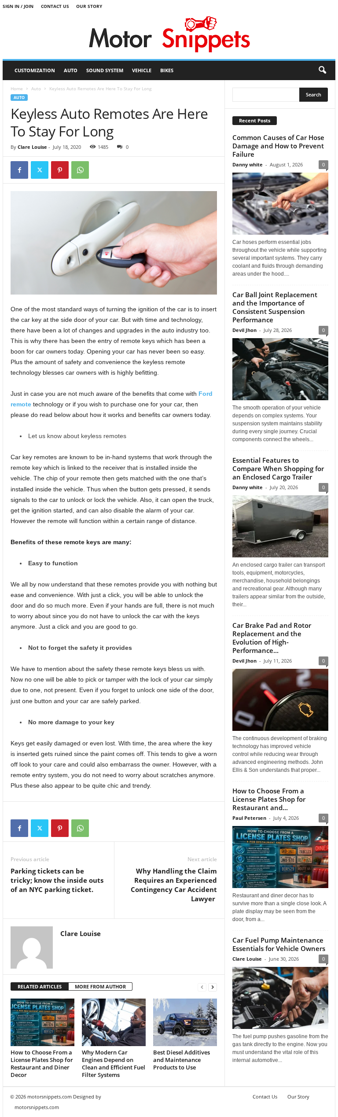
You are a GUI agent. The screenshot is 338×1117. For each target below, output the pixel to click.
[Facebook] (19, 170)
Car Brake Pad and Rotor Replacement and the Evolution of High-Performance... (271, 638)
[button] (322, 70)
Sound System (104, 70)
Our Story (89, 6)
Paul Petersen (249, 818)
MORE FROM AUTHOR (100, 986)
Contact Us (55, 6)
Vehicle (141, 70)
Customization (35, 70)
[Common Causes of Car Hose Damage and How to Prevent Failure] (280, 204)
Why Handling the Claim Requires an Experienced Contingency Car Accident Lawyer (174, 884)
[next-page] (212, 987)
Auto (70, 70)
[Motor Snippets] (169, 36)
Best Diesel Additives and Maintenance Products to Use (181, 1059)
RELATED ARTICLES (40, 986)
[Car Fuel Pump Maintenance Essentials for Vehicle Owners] (280, 998)
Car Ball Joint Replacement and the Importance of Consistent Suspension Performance (274, 307)
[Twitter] (39, 170)
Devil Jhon (244, 330)
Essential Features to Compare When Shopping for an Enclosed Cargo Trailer (278, 468)
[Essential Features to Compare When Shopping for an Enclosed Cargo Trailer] (280, 526)
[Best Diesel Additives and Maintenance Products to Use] (185, 1022)
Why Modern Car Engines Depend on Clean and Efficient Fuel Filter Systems (113, 1063)
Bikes (166, 70)
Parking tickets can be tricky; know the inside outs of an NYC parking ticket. (57, 880)
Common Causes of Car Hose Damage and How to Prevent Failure (278, 146)
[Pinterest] (60, 170)
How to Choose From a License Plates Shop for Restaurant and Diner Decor (42, 1063)
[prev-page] (202, 987)
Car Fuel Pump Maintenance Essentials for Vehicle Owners (278, 944)
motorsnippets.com (37, 1107)
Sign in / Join (18, 6)
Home (17, 88)
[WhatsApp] (80, 170)
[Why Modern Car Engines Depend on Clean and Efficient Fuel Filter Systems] (114, 1022)
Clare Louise (32, 147)
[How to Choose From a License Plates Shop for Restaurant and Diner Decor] (42, 1022)
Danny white (247, 164)
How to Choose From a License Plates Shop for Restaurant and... (268, 799)
